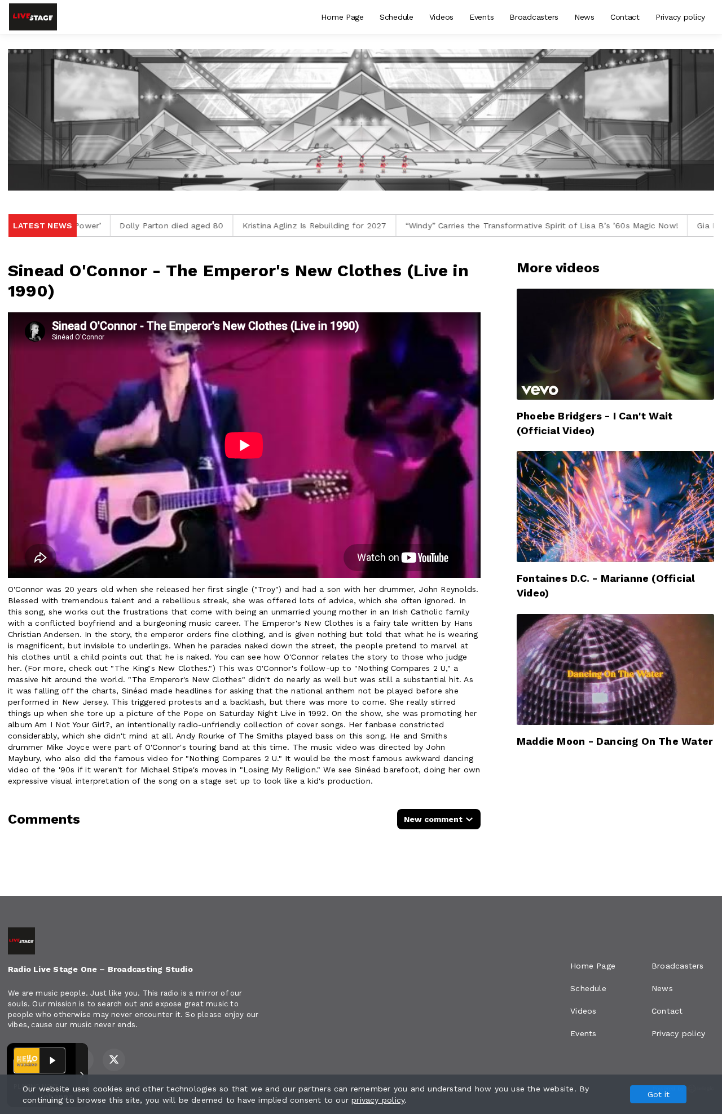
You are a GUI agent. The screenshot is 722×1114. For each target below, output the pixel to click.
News (584, 16)
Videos (441, 16)
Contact (625, 16)
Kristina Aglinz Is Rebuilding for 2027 (232, 225)
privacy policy (377, 1099)
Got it (659, 1094)
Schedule (396, 16)
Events (481, 16)
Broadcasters (533, 16)
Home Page (342, 16)
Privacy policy (680, 16)
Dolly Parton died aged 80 (90, 225)
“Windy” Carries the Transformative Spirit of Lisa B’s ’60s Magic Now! (460, 225)
